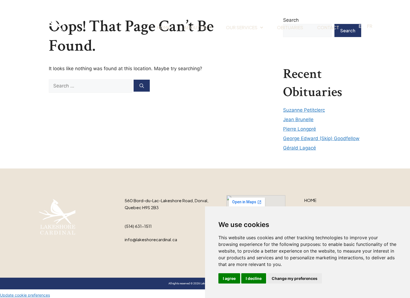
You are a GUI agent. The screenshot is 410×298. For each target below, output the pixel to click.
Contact (328, 27)
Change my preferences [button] (294, 278)
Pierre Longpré (299, 129)
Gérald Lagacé (299, 148)
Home (163, 27)
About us (195, 27)
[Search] (142, 86)
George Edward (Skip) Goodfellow (321, 138)
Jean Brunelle (298, 119)
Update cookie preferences (25, 295)
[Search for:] (91, 86)
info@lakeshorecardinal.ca (151, 239)
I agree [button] (229, 278)
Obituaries (290, 27)
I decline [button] (254, 278)
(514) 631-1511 (138, 226)
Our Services (241, 27)
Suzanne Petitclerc (304, 110)
